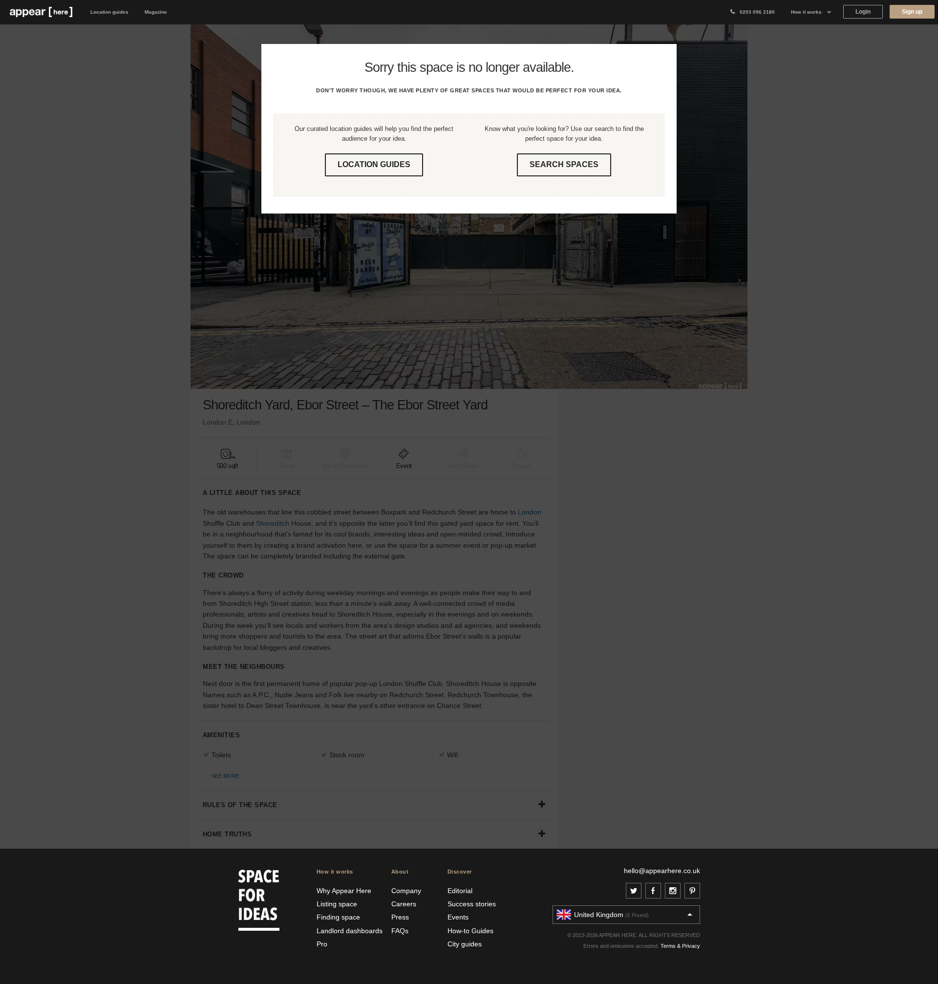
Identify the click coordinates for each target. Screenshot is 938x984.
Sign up (912, 11)
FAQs (399, 931)
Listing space (337, 904)
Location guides (109, 12)
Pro (322, 944)
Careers (403, 904)
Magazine (156, 12)
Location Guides (374, 164)
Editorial (460, 891)
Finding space (338, 917)
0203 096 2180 (755, 12)
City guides (465, 944)
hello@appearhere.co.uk (662, 871)
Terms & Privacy (680, 946)
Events (458, 917)
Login (863, 11)
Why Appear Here (344, 891)
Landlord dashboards (350, 931)
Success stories (472, 904)
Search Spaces (564, 164)
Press (400, 917)
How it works (806, 12)
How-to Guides (470, 931)
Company (406, 891)
